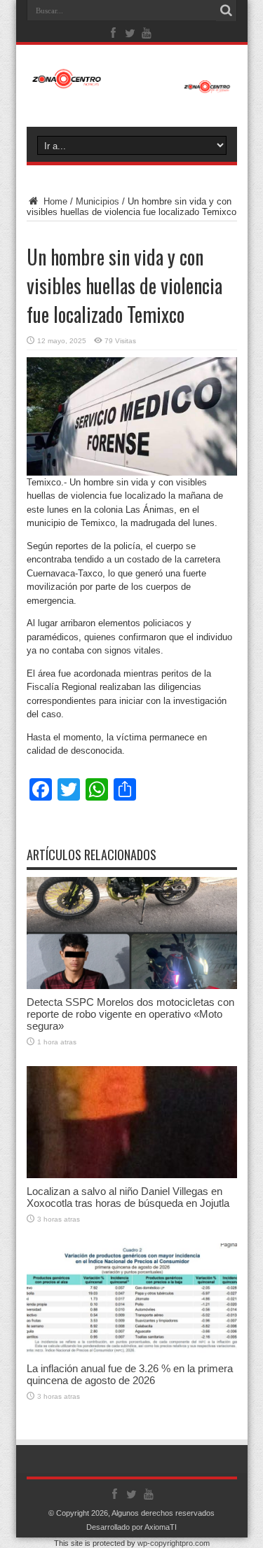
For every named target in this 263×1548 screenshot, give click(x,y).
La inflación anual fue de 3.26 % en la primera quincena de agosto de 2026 (130, 1374)
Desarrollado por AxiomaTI (131, 1527)
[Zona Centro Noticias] (132, 86)
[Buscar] (226, 10)
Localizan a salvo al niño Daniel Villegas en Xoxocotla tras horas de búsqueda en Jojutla (128, 1197)
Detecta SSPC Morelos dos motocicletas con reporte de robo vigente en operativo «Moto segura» (130, 1014)
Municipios (97, 201)
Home (54, 201)
